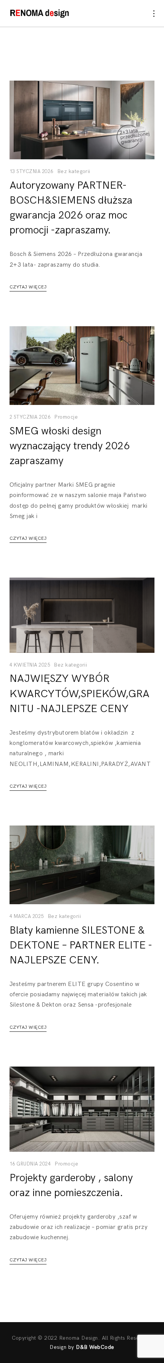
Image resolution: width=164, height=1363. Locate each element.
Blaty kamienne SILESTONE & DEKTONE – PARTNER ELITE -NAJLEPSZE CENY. (81, 945)
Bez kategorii (73, 171)
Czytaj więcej (28, 287)
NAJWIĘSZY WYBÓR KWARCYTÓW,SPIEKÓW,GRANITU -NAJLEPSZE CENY (80, 693)
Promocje (66, 417)
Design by (82, 1347)
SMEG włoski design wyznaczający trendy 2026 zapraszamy (70, 446)
